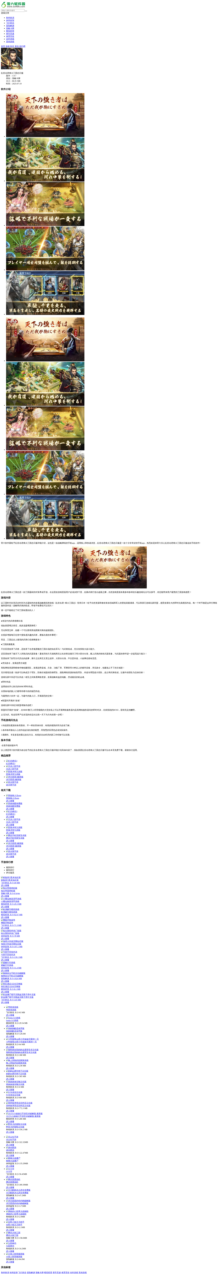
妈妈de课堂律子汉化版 (16, 1074)
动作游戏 (10, 39)
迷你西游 (10, 1150)
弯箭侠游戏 (11, 1010)
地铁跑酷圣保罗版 (14, 1031)
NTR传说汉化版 (13, 1095)
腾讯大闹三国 (12, 1235)
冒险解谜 (10, 26)
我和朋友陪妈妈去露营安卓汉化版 (21, 1052)
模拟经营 (10, 31)
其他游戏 (10, 42)
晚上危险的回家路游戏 (16, 1063)
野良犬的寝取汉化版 (15, 1127)
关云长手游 (11, 1139)
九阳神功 (10, 1246)
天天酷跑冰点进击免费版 (17, 1193)
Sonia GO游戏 (12, 1020)
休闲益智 (10, 20)
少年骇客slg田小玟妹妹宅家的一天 (21, 1042)
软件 (12, 46)
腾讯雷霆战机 (12, 1182)
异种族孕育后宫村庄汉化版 (18, 1105)
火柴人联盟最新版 (14, 1256)
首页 (3, 46)
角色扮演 (10, 18)
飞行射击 (10, 23)
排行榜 (22, 46)
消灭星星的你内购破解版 (17, 1203)
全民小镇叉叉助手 (14, 1225)
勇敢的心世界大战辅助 (16, 1214)
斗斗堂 (9, 1171)
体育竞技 (10, 36)
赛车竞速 (10, 34)
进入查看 (10, 1015)
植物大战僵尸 (12, 1161)
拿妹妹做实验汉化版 (15, 1084)
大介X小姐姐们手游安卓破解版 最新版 (23, 1116)
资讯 (17, 46)
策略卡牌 (10, 28)
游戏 (8, 46)
